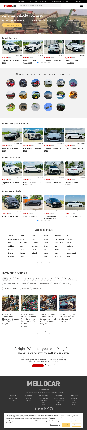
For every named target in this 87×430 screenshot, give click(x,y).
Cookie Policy (52, 418)
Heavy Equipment (70, 279)
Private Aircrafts (10, 288)
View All (43, 332)
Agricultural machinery (11, 283)
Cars (11, 279)
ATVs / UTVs (65, 283)
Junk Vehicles (37, 288)
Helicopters (25, 288)
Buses (52, 279)
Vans (59, 279)
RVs (46, 279)
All (5, 279)
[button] (37, 62)
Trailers (38, 279)
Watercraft (33, 283)
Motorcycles (20, 279)
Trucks (30, 279)
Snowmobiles (44, 283)
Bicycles (55, 283)
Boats (24, 283)
